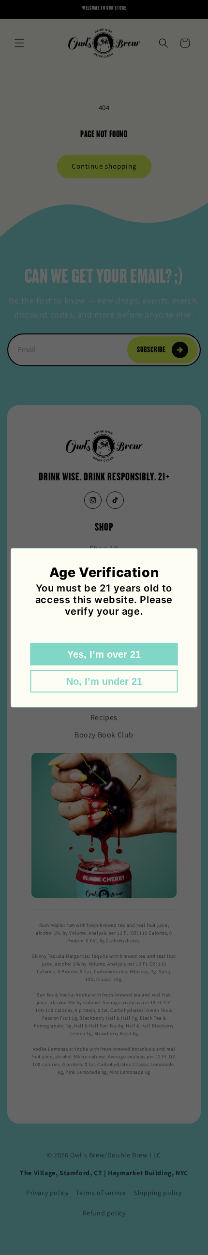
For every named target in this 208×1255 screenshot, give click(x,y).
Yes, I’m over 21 (104, 654)
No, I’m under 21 (104, 681)
